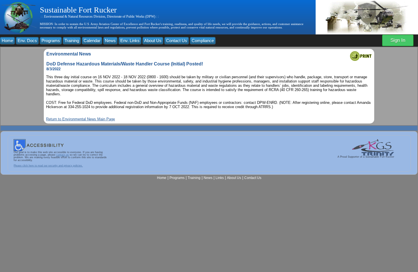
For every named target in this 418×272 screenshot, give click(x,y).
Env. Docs (27, 40)
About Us (153, 40)
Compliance (203, 40)
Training (72, 40)
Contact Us (176, 40)
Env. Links (130, 40)
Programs (51, 40)
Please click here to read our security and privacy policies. (48, 165)
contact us (62, 154)
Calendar (92, 40)
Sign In (397, 40)
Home (7, 40)
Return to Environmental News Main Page (80, 119)
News (110, 40)
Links (220, 178)
